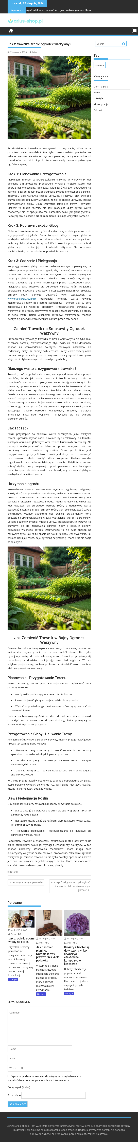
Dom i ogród (101, 86)
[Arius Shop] (10, 30)
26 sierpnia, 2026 (46, 938)
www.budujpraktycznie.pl (22, 298)
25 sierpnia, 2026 (74, 938)
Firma (97, 92)
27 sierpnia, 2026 (19, 929)
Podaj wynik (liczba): (19, 1087)
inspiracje (100, 64)
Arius (34, 52)
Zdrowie (98, 110)
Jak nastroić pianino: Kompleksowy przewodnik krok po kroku (69, 10)
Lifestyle (14, 872)
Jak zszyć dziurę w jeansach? (27, 882)
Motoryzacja (101, 104)
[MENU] (134, 30)
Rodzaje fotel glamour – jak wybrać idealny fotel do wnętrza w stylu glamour (70, 886)
